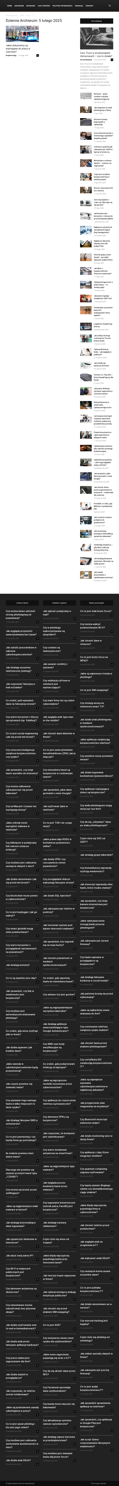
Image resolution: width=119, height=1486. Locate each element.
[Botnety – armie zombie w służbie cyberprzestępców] (86, 96)
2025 (22, 15)
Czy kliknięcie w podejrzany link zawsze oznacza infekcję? (21, 846)
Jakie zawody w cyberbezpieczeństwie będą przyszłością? (22, 1067)
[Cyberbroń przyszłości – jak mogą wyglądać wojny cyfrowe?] (86, 462)
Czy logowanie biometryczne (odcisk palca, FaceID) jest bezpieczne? (59, 1206)
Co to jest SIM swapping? (94, 690)
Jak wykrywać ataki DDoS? (95, 1258)
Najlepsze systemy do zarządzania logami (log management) (103, 229)
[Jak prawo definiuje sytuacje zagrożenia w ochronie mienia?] (86, 391)
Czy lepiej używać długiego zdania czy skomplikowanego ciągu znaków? (96, 1189)
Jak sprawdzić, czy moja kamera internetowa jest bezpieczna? (94, 904)
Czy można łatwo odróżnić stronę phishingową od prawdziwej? (20, 614)
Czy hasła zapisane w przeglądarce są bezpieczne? (92, 961)
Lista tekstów (44, 6)
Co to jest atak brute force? (95, 611)
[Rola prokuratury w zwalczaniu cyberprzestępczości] (86, 405)
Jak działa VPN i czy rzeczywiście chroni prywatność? (54, 863)
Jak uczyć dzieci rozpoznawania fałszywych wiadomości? (95, 1443)
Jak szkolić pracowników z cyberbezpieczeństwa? (103, 575)
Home (9, 6)
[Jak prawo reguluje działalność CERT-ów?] (86, 298)
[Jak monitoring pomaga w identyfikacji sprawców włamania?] (86, 534)
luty (28, 15)
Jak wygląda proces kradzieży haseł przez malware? (55, 1186)
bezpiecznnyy (11, 55)
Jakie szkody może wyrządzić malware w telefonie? (18, 826)
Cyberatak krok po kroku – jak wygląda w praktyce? (102, 352)
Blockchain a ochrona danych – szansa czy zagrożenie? (102, 163)
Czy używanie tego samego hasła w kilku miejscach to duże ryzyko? (21, 1104)
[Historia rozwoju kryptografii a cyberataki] (86, 122)
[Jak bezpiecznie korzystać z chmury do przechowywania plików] (86, 216)
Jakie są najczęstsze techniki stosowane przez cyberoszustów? (57, 1084)
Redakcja (79, 6)
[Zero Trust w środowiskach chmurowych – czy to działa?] (96, 38)
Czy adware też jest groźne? (59, 994)
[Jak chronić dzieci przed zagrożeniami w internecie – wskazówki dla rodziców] (86, 490)
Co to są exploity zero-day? (21, 978)
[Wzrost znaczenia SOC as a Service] (86, 190)
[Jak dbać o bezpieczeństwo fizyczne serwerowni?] (86, 271)
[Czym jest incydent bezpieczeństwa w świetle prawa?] (86, 177)
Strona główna (11, 15)
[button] (109, 5)
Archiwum (19, 6)
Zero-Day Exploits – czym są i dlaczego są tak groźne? (103, 202)
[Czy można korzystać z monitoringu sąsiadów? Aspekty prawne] (86, 136)
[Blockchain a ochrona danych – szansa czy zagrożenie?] (86, 163)
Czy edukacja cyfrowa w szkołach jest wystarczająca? (56, 684)
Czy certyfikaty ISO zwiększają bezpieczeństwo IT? (96, 1063)
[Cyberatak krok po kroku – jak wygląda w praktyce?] (86, 352)
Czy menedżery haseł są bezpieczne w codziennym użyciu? (58, 773)
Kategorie (30, 6)
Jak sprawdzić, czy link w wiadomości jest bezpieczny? (20, 994)
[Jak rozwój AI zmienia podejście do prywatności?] (86, 520)
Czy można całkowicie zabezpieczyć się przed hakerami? (19, 790)
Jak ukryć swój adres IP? (19, 1255)
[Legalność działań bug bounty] (86, 326)
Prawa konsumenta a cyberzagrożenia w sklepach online (102, 435)
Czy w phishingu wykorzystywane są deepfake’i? (54, 631)
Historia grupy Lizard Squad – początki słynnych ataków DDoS (103, 257)
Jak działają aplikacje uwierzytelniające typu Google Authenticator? (56, 1027)
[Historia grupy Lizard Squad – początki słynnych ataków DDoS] (86, 257)
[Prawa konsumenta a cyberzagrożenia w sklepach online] (86, 435)
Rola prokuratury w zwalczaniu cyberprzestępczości (102, 405)
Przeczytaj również (98, 1483)
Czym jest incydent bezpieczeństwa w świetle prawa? (102, 177)
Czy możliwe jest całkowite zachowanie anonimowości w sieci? (22, 1444)
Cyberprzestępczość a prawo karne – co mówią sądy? (103, 284)
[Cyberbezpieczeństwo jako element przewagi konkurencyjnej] (86, 448)
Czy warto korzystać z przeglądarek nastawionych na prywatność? (21, 948)
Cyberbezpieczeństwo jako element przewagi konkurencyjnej (103, 448)
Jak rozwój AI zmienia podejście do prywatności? (103, 520)
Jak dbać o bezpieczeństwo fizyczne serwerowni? (103, 271)
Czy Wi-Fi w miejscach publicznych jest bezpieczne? (18, 1272)
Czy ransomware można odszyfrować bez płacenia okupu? (20, 1308)
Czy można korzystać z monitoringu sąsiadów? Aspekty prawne (103, 135)
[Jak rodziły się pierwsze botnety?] (86, 365)
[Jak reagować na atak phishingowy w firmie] (86, 109)
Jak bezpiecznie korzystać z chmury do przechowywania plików (103, 216)
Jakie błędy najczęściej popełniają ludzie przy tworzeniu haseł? (56, 1259)
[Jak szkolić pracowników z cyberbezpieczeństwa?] (86, 575)
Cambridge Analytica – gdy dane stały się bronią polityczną (103, 547)
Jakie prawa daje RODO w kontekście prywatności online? (57, 843)
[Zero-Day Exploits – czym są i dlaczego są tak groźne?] (86, 202)
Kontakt (89, 6)
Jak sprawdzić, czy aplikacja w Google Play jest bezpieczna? (96, 1423)
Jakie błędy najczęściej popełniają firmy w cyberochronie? (93, 1209)
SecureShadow (86, 60)
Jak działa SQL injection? (57, 895)
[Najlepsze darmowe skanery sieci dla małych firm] (86, 243)
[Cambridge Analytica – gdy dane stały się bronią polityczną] (86, 547)
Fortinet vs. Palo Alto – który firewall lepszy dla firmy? (103, 377)
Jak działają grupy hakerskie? (96, 854)
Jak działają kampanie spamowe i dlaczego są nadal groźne (103, 561)
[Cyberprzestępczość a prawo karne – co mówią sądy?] (86, 285)
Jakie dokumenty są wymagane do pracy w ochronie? (18, 48)
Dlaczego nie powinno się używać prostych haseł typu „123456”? (21, 1173)
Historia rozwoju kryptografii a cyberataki (100, 122)
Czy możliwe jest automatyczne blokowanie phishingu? (20, 1014)
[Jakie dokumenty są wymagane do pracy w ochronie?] (22, 34)
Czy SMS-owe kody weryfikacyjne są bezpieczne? (53, 1047)
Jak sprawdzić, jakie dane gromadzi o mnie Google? (103, 476)
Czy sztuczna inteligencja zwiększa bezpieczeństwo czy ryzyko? (21, 753)
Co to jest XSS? (52, 1325)
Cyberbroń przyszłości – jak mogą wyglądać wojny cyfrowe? (103, 462)
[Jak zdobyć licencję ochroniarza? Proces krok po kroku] (86, 338)
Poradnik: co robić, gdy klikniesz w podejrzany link (103, 506)
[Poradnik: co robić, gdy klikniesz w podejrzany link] (86, 506)
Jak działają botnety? (18, 965)
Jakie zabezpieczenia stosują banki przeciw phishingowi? (92, 924)
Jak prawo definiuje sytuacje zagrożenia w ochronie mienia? (103, 391)
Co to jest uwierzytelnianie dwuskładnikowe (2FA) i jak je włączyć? (59, 753)
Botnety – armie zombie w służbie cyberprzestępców (101, 96)
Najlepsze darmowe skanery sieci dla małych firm (102, 243)
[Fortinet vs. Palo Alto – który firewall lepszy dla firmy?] (86, 377)
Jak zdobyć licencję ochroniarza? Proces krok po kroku (102, 338)
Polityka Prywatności (62, 6)
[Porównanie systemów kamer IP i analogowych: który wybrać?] (86, 310)
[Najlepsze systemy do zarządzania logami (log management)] (86, 230)
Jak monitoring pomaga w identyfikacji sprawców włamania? (103, 533)
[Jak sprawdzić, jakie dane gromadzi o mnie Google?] (86, 476)
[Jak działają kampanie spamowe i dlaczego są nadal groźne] (86, 561)
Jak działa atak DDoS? (18, 1460)
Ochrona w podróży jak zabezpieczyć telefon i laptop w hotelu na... (103, 149)
